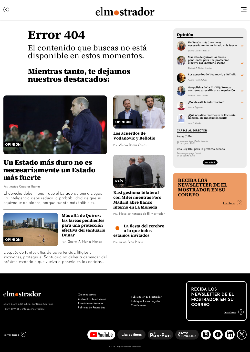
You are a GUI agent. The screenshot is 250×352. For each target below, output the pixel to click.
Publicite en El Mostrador (146, 296)
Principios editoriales (90, 303)
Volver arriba (11, 334)
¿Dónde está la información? (206, 102)
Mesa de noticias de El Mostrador (142, 213)
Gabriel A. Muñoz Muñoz (85, 241)
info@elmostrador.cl (33, 308)
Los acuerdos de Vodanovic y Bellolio (134, 135)
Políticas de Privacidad (91, 307)
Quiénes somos (87, 294)
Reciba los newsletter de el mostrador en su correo (202, 187)
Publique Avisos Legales (145, 301)
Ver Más (209, 162)
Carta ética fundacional (92, 299)
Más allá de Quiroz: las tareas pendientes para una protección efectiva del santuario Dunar (83, 225)
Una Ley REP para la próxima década (201, 149)
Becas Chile (184, 136)
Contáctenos (138, 305)
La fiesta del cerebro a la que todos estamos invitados (138, 230)
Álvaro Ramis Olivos (132, 144)
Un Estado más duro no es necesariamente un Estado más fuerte (49, 169)
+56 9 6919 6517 (12, 308)
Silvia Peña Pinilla (131, 241)
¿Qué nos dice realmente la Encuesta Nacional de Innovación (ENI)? (212, 116)
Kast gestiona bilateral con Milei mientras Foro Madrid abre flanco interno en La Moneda (137, 199)
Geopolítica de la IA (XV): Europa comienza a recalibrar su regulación (211, 88)
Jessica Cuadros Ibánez (24, 186)
